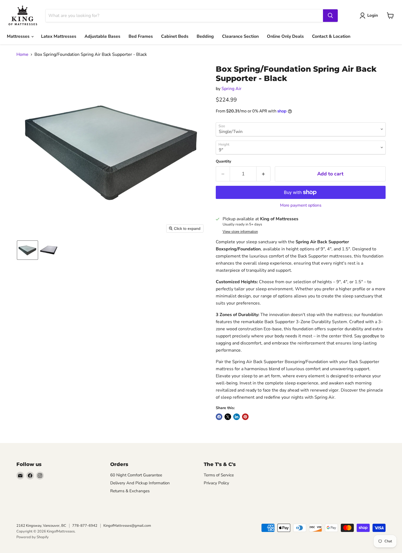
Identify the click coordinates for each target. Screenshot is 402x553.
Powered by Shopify (32, 537)
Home (22, 54)
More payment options (300, 205)
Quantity (223, 161)
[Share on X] (228, 416)
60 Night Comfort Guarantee (136, 475)
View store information (240, 232)
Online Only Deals (285, 36)
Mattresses (19, 36)
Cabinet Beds (174, 36)
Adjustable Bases (102, 36)
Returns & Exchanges (130, 491)
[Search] (330, 15)
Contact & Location (331, 36)
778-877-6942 (84, 525)
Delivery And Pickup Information (140, 483)
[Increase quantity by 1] (263, 173)
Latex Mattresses (58, 36)
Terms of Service (219, 475)
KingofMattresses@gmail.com (127, 525)
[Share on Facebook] (219, 416)
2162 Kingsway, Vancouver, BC (41, 525)
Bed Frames (141, 36)
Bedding (205, 36)
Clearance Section (240, 36)
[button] (27, 250)
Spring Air (231, 89)
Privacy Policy (216, 483)
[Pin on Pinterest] (245, 416)
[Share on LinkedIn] (236, 416)
